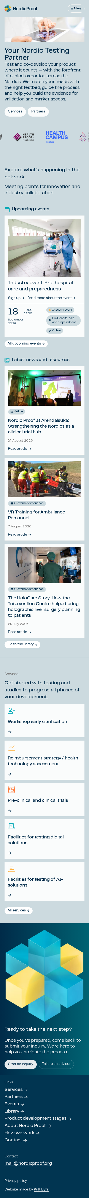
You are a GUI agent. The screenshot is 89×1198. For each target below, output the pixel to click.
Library (12, 1111)
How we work (19, 1133)
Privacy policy (16, 1181)
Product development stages (36, 1119)
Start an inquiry (20, 1064)
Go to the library (21, 644)
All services (17, 910)
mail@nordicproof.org (28, 1164)
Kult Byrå (41, 1189)
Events (12, 1104)
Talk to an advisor (56, 1064)
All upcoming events (24, 343)
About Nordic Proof (25, 1126)
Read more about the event (49, 298)
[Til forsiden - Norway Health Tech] (21, 8)
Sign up (14, 298)
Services (15, 111)
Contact (13, 1140)
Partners (38, 111)
